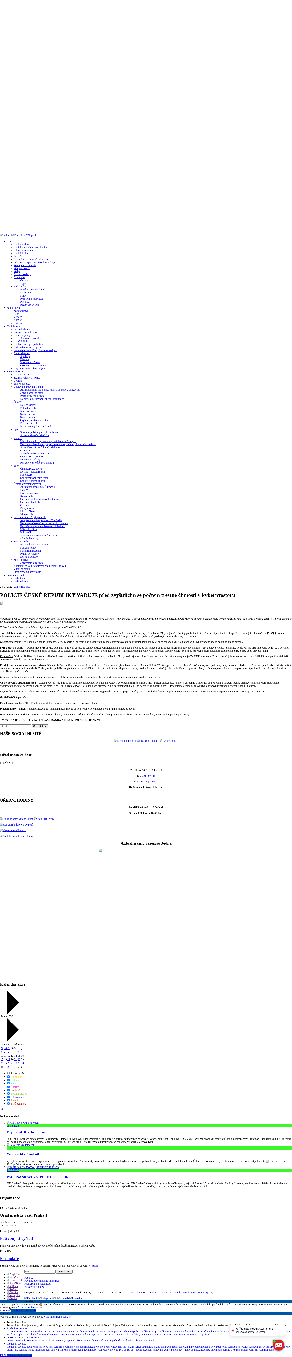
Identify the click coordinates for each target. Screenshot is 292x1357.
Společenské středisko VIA (34, 435)
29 (8, 1048)
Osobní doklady (22, 274)
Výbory (18, 316)
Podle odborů (21, 581)
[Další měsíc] (12, 1040)
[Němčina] (13, 1277)
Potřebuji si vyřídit (16, 1238)
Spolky (17, 429)
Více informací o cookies (29, 1307)
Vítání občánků (22, 568)
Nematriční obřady (30, 459)
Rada (16, 313)
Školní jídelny (27, 414)
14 (15, 1055)
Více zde (93, 1265)
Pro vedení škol (28, 423)
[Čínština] (12, 1292)
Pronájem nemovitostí (31, 298)
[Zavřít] (282, 1328)
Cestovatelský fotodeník (23, 1154)
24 (2, 1063)
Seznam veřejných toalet (27, 377)
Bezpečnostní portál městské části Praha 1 (42, 526)
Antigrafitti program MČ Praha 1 (37, 486)
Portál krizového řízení (32, 289)
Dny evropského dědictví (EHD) (31, 368)
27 (2, 1048)
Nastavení (5, 1310)
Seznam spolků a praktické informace (40, 432)
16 (22, 1055)
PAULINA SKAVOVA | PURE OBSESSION (37, 1177)
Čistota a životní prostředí (27, 483)
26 (8, 1063)
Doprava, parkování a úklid (28, 386)
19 (8, 1059)
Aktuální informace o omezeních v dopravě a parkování (50, 389)
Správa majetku (22, 383)
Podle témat (20, 578)
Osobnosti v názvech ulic (33, 365)
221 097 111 (148, 775)
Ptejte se (24, 301)
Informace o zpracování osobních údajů (35, 262)
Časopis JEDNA (22, 374)
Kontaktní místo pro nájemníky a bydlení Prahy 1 (40, 565)
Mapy (23, 295)
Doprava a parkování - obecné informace (42, 398)
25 (5, 1063)
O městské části (22, 353)
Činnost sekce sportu (31, 468)
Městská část (13, 326)
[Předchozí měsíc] (12, 1013)
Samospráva (13, 307)
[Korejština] (13, 1295)
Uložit (3, 1355)
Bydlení (18, 380)
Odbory (24, 280)
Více (2, 1109)
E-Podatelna (26, 292)
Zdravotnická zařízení (31, 562)
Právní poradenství (30, 553)
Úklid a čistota (28, 511)
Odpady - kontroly (30, 502)
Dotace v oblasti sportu (32, 471)
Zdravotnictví (21, 559)
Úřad (9, 241)
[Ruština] (12, 1289)
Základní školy (28, 408)
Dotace (24, 489)
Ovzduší (24, 505)
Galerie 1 (25, 450)
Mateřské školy (28, 411)
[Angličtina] (14, 1274)
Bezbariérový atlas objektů (34, 544)
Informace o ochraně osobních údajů (169, 1292)
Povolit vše (30, 1310)
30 (22, 1063)
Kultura (18, 438)
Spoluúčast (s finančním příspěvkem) (40, 447)
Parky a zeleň (27, 508)
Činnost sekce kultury (31, 456)
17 (2, 1059)
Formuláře (19, 277)
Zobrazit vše (17, 1073)
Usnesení (18, 322)
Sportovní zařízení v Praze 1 (35, 477)
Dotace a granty (22, 335)
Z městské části (22, 586)
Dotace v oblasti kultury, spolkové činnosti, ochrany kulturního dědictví (58, 444)
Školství (18, 401)
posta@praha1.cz (149, 781)
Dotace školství (28, 404)
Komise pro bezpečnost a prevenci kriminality (44, 523)
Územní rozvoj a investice (27, 338)
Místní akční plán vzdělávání (35, 426)
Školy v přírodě (28, 417)
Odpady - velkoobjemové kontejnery (39, 499)
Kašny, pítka (27, 496)
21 (15, 1059)
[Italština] (12, 1286)
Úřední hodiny (21, 244)
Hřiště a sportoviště (30, 493)
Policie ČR (26, 532)
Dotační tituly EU (23, 341)
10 (2, 1055)
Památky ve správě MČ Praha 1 (37, 462)
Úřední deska (21, 253)
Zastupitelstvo (21, 310)
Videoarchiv (26, 514)
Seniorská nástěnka (30, 550)
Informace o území (30, 362)
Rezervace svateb (29, 304)
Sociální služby (28, 547)
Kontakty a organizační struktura (31, 247)
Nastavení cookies (34, 1286)
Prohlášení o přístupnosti (37, 1283)
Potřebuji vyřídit (15, 574)
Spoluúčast (26, 474)
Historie (24, 359)
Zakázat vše (18, 1310)
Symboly (25, 356)
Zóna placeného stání (31, 392)
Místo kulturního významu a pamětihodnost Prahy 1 (48, 441)
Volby (17, 271)
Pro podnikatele (22, 329)
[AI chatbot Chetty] (278, 1345)
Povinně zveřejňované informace (31, 259)
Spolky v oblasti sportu (32, 480)
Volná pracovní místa (25, 265)
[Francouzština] (15, 1280)
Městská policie (28, 529)
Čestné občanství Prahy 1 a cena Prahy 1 (35, 350)
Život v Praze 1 (15, 371)
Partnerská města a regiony (28, 347)
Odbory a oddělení (23, 250)
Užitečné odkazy (29, 538)
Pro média (19, 256)
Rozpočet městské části (26, 332)
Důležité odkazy (29, 556)
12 (8, 1055)
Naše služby (20, 286)
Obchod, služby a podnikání (29, 344)
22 (19, 1059)
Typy (23, 283)
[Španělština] (14, 1283)
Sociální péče (21, 541)
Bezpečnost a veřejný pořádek (30, 517)
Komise (18, 319)
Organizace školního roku (34, 420)
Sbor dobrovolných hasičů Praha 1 (38, 535)
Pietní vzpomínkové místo (27, 571)
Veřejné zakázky (22, 268)
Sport (16, 465)
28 (5, 1048)
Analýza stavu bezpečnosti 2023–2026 (41, 520)
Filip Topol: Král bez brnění (26, 1132)
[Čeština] (12, 1298)
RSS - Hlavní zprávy (202, 1292)
